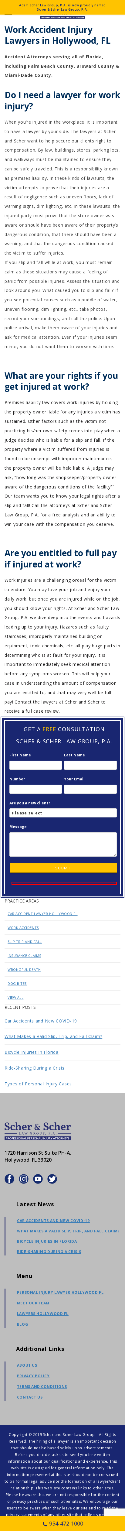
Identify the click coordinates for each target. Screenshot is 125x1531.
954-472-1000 (66, 1523)
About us (27, 1365)
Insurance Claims (24, 955)
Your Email (74, 779)
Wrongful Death (24, 969)
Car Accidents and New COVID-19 (41, 1021)
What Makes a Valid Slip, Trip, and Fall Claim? (53, 1036)
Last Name (74, 755)
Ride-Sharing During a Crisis (35, 1068)
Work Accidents (23, 927)
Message (18, 826)
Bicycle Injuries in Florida (32, 1052)
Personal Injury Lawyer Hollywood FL (60, 1292)
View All (15, 997)
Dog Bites (17, 983)
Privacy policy (33, 1376)
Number (17, 779)
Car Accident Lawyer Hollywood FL (43, 913)
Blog (22, 1324)
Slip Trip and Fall (25, 941)
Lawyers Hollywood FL (43, 1313)
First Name (20, 755)
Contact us (30, 1397)
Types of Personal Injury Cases (38, 1084)
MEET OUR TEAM (33, 1303)
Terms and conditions (42, 1386)
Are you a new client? (29, 803)
